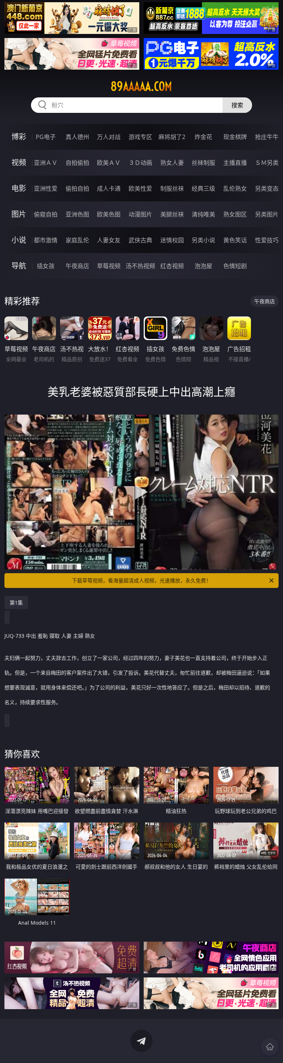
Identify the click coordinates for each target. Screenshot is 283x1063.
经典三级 (203, 188)
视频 (18, 162)
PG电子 (46, 137)
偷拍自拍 (77, 188)
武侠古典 (140, 240)
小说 (18, 240)
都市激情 (45, 240)
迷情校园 (172, 240)
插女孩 (46, 266)
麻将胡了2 (171, 137)
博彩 (18, 137)
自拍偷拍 (77, 163)
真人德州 (77, 137)
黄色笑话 (235, 240)
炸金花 (203, 137)
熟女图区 (235, 214)
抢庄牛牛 (267, 137)
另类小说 (203, 240)
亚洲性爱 (45, 188)
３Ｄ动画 (140, 163)
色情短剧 (235, 266)
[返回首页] (270, 1047)
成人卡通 (108, 188)
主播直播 (235, 163)
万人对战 (108, 137)
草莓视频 (108, 266)
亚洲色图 (77, 214)
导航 (18, 266)
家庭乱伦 (77, 240)
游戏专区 (140, 137)
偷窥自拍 (45, 214)
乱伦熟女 (235, 188)
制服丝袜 (172, 188)
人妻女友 (108, 240)
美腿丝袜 (172, 214)
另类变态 (267, 188)
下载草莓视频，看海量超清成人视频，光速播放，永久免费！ (141, 580)
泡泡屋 (203, 266)
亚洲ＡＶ (45, 163)
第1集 (16, 602)
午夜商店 (77, 266)
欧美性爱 (140, 188)
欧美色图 (108, 214)
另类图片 (267, 214)
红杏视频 (172, 266)
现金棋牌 (235, 137)
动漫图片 (140, 214)
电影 (18, 188)
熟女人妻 (172, 163)
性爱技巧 (267, 240)
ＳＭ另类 (267, 163)
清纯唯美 (203, 214)
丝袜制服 (203, 163)
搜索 (237, 105)
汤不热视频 (140, 266)
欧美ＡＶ (108, 163)
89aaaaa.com (141, 86)
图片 (18, 214)
